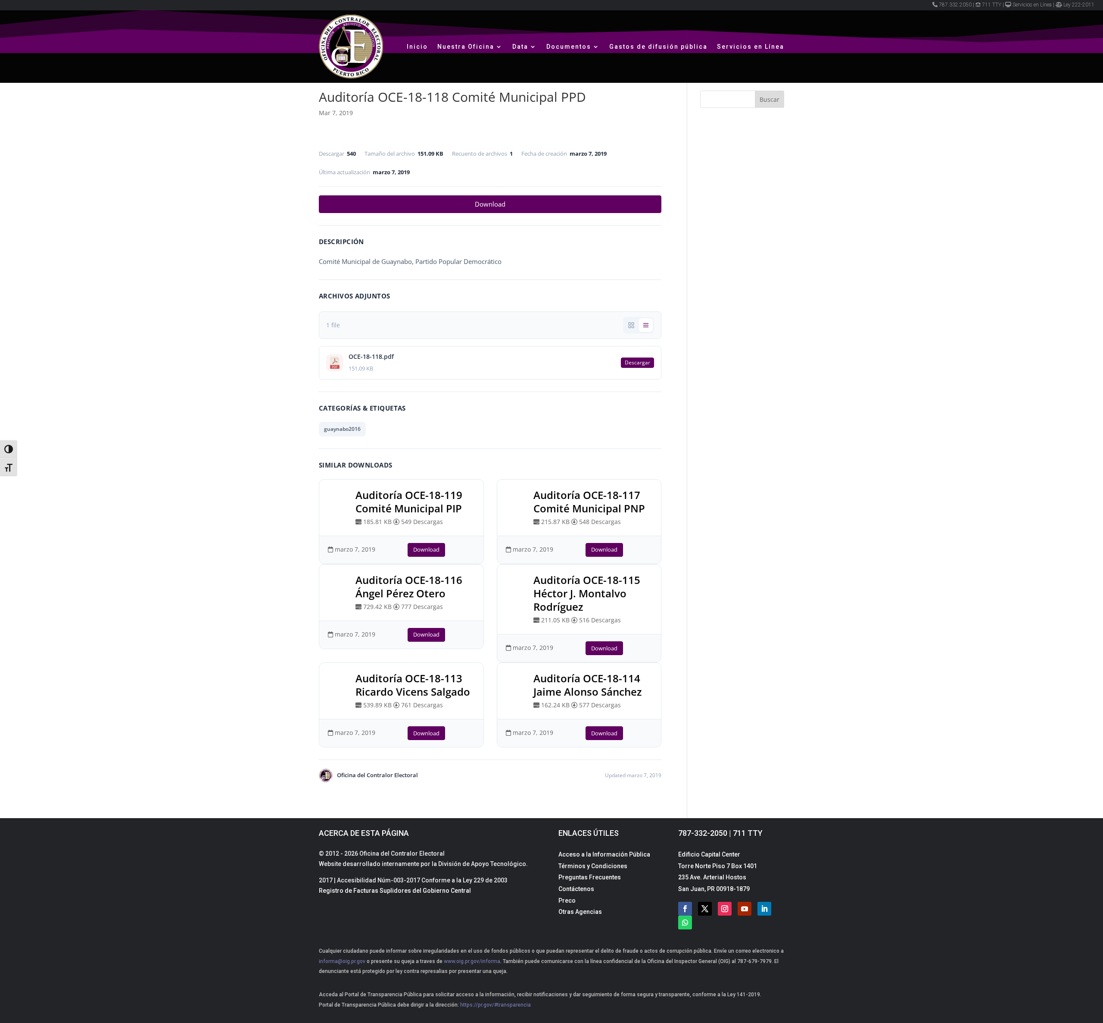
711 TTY (991, 5)
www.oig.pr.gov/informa (471, 961)
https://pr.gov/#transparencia (495, 1005)
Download (490, 204)
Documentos (568, 46)
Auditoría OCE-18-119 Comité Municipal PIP (408, 501)
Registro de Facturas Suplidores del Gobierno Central (395, 890)
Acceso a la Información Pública (604, 854)
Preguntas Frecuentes (589, 877)
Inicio (417, 46)
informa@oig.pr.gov (342, 961)
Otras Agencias (580, 911)
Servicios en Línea (1032, 5)
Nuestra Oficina (465, 46)
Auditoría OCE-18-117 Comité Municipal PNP (589, 501)
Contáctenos (576, 888)
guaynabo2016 (342, 429)
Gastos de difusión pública (658, 46)
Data (520, 46)
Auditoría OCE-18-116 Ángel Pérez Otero (408, 586)
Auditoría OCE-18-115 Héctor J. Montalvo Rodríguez (586, 593)
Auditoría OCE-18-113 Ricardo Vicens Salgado (412, 685)
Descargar (637, 362)
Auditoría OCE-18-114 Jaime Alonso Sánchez (587, 685)
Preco (567, 900)
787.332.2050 (955, 5)
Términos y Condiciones (592, 866)
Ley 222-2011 (1078, 5)
